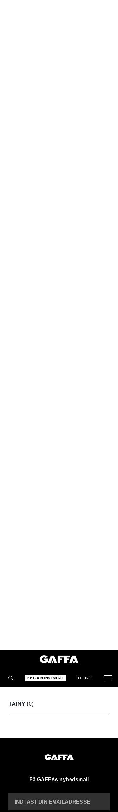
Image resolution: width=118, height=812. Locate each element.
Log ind (84, 678)
